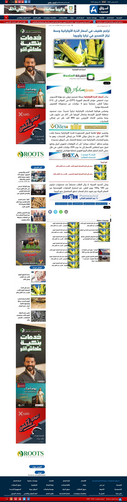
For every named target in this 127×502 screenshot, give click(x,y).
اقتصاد (101, 17)
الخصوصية (118, 489)
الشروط (102, 489)
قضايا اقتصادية (65, 493)
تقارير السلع (37, 17)
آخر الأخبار (38, 167)
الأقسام (83, 480)
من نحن (102, 484)
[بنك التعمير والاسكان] (31, 54)
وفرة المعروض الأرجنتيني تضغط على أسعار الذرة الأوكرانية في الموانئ (89, 238)
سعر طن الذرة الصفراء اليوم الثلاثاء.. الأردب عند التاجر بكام (59, 237)
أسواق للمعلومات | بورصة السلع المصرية (105, 480)
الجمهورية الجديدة (15, 489)
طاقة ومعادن (63, 17)
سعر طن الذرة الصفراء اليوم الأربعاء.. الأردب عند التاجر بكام (59, 264)
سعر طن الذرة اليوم (89, 203)
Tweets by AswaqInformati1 (37, 475)
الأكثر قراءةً (37, 267)
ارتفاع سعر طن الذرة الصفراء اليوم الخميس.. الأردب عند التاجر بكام (58, 257)
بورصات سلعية (92, 17)
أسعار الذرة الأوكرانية (93, 96)
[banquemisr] (31, 96)
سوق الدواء (66, 489)
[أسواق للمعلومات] (31, 154)
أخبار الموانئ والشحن (23, 17)
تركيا (99, 132)
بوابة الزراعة (50, 484)
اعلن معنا (119, 493)
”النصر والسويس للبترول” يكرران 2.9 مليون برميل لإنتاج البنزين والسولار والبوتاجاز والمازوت (72, 21)
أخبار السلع (110, 17)
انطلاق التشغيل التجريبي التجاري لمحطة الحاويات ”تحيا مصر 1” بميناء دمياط (89, 258)
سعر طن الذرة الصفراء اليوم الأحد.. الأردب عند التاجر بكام (74, 165)
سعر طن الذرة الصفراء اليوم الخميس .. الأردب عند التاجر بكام (72, 173)
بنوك (72, 17)
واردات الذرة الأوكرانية (61, 203)
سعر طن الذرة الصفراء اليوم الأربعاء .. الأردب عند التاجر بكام (59, 231)
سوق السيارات (16, 484)
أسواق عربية (33, 489)
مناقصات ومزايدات (50, 17)
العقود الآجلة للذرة (77, 203)
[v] (80, 197)
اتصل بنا (101, 493)
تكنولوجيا (34, 484)
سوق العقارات (81, 489)
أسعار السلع (80, 17)
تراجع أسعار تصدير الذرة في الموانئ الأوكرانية (89, 231)
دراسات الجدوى (16, 493)
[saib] (31, 126)
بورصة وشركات (49, 489)
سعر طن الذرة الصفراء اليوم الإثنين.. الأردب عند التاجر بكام (59, 244)
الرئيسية (119, 17)
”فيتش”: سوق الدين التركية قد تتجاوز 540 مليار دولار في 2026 (90, 251)
